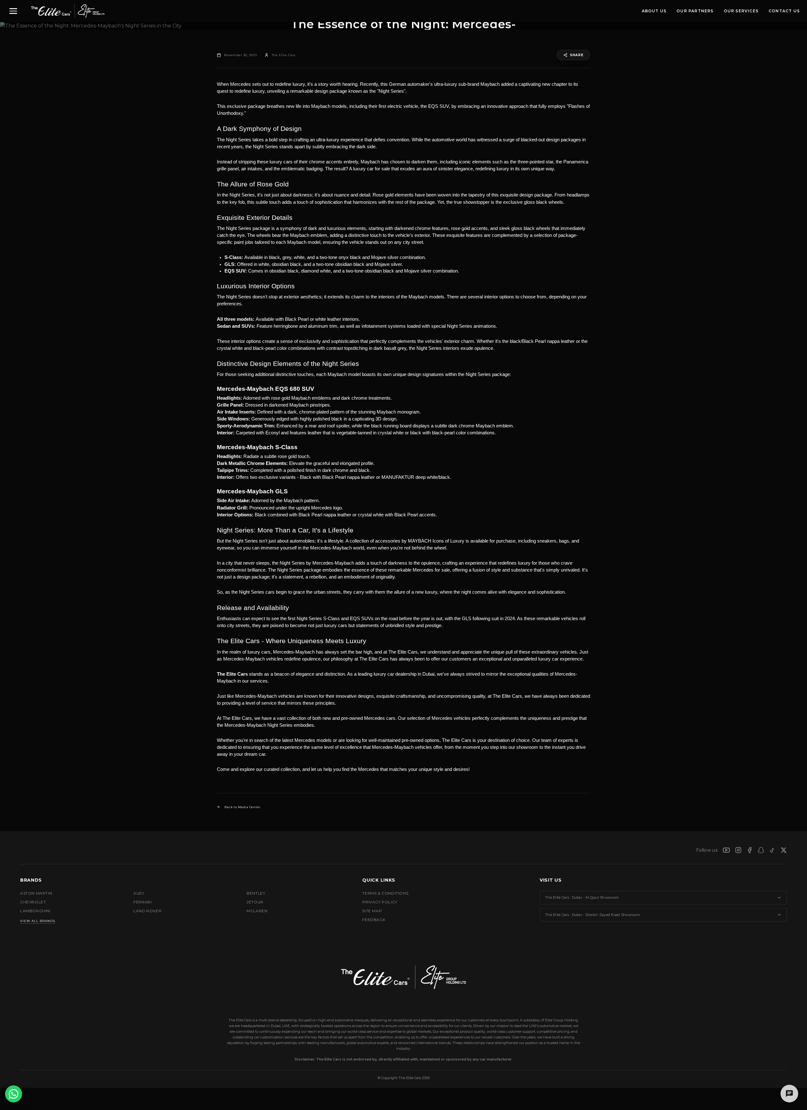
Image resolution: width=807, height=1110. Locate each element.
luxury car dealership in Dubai (404, 674)
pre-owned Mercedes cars (367, 718)
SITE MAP (372, 910)
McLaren (257, 910)
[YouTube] (726, 850)
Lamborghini (35, 910)
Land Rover (147, 910)
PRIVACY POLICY (379, 902)
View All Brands (37, 921)
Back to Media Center (242, 807)
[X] (784, 850)
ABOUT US (654, 11)
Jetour (255, 902)
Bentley (256, 893)
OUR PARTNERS (694, 11)
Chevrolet (33, 902)
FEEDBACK (373, 919)
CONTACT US (784, 11)
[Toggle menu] (13, 11)
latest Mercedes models (307, 740)
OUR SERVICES (741, 11)
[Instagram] (738, 850)
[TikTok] (772, 850)
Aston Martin (36, 893)
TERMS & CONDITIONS (385, 893)
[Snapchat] (761, 850)
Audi (138, 893)
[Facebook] (749, 850)
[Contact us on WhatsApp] (13, 1093)
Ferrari (142, 902)
